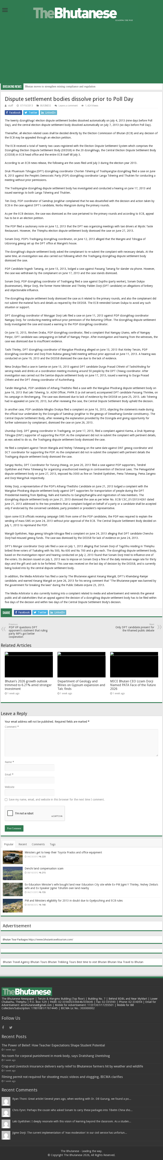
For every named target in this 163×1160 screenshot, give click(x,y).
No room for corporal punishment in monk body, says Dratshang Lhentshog (56, 1056)
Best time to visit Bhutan (92, 962)
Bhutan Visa (115, 962)
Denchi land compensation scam (44, 868)
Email (9, 774)
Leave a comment (68, 105)
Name (9, 762)
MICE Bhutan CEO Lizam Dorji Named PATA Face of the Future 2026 (133, 685)
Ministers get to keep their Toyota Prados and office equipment (63, 852)
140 (44, 905)
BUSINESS (45, 105)
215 (44, 872)
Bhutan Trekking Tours (62, 962)
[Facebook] (5, 1027)
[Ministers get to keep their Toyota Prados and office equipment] (13, 857)
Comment (12, 726)
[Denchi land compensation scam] (13, 873)
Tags (52, 844)
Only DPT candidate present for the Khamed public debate (134, 627)
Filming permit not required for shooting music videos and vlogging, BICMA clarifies (62, 1077)
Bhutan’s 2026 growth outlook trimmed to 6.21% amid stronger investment (28, 685)
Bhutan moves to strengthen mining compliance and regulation (60, 86)
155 (44, 892)
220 (44, 856)
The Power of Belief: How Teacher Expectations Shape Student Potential (53, 1045)
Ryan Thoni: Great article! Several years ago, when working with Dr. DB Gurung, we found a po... (71, 1098)
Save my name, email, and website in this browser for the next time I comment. (57, 799)
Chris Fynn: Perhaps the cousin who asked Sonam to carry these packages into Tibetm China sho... (72, 1110)
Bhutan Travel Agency (16, 962)
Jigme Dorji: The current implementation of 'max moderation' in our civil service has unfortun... (69, 1132)
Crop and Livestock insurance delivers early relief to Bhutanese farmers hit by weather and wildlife (72, 1066)
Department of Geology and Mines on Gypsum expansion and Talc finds (81, 685)
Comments (38, 844)
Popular (9, 844)
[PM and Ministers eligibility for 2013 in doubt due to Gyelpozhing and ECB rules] (13, 905)
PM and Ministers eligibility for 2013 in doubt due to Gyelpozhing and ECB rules (74, 900)
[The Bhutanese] (81, 12)
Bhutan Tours (38, 962)
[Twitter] (12, 1027)
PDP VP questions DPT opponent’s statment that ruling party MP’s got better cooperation (28, 630)
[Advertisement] (81, 55)
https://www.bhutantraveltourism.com (50, 939)
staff (10, 105)
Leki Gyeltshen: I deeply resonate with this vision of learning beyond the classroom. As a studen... (71, 1121)
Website (9, 787)
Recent (22, 844)
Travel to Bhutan (133, 962)
